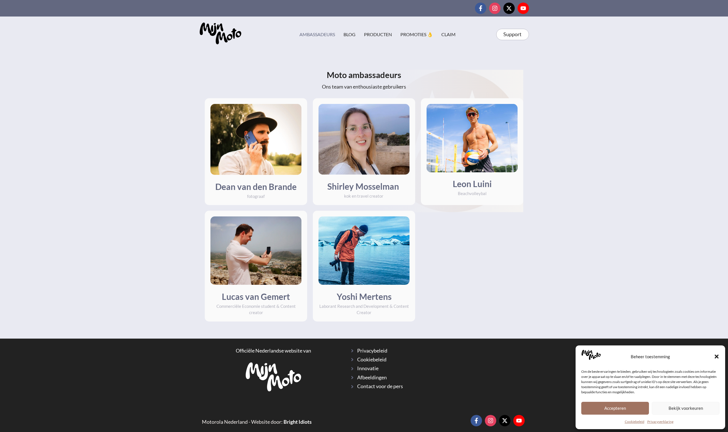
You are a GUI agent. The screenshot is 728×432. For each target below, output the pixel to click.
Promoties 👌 (416, 34)
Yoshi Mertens (364, 296)
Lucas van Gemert (256, 296)
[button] (716, 356)
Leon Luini (472, 184)
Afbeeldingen (372, 377)
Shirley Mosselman (364, 186)
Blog (349, 34)
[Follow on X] (509, 8)
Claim (448, 34)
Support (512, 34)
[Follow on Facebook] (480, 8)
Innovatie (368, 368)
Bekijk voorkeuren (686, 408)
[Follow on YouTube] (523, 8)
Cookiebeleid (634, 421)
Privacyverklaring (660, 421)
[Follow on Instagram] (494, 8)
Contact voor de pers (380, 386)
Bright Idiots (298, 422)
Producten (378, 34)
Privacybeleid (372, 351)
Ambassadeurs (317, 34)
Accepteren (615, 408)
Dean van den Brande (256, 186)
